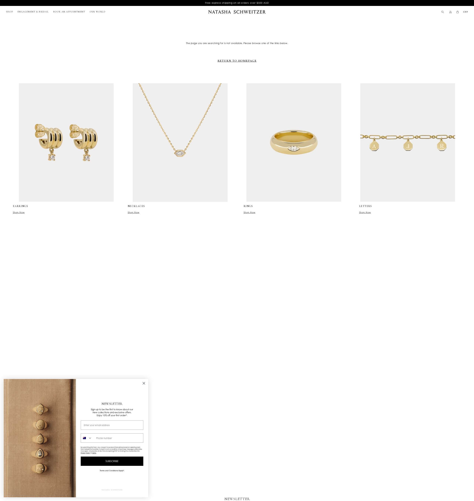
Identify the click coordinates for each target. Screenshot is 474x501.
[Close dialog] (144, 383)
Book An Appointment (69, 11)
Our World (98, 11)
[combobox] (87, 438)
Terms (94, 453)
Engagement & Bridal (33, 11)
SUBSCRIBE (112, 461)
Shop (9, 11)
